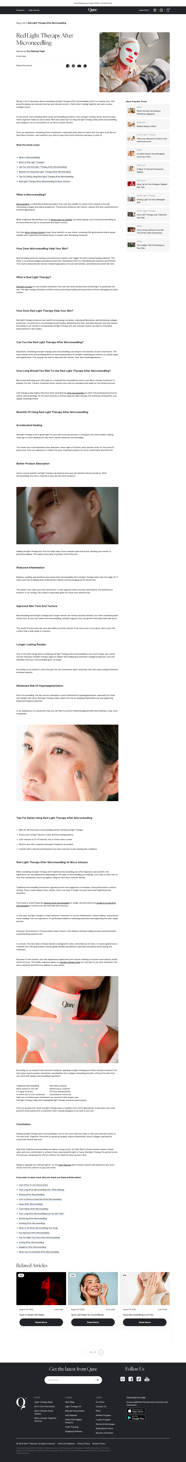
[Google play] (148, 1418)
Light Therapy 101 (73, 1406)
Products (20, 10)
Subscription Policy (104, 1428)
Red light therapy (24, 287)
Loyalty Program (103, 1420)
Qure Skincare (65, 1165)
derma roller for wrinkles (61, 219)
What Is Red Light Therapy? (31, 162)
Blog (18, 23)
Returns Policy (98, 1443)
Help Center (34, 10)
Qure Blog (69, 1402)
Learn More (144, 10)
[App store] (148, 1411)
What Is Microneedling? (29, 157)
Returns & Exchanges (105, 1424)
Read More (41, 1322)
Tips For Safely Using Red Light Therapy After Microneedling (46, 176)
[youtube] (147, 1379)
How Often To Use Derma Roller (33, 1185)
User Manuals (71, 1415)
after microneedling (75, 393)
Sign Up (97, 1380)
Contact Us (101, 1406)
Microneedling (22, 204)
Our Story (100, 1402)
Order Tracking (71, 1427)
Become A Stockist (104, 1433)
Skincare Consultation (74, 1411)
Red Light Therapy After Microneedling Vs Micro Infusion (44, 181)
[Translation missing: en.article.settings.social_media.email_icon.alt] (79, 66)
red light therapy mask (70, 962)
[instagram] (122, 1379)
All (24, 23)
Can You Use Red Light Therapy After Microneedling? (43, 167)
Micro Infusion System (35, 232)
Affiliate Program (103, 1415)
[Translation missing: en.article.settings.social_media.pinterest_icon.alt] (73, 66)
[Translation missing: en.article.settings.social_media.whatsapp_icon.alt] (85, 66)
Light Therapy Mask (43, 1402)
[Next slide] (100, 1352)
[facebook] (130, 1379)
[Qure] (93, 10)
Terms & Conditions (66, 1443)
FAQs (98, 1411)
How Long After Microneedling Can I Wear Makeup (41, 1190)
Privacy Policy (83, 1443)
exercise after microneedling (56, 903)
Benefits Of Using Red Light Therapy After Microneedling (45, 172)
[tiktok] (139, 1379)
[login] (161, 10)
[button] (179, 1455)
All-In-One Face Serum (44, 1406)
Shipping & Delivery (73, 1431)
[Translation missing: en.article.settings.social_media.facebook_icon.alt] (67, 66)
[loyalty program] (155, 10)
